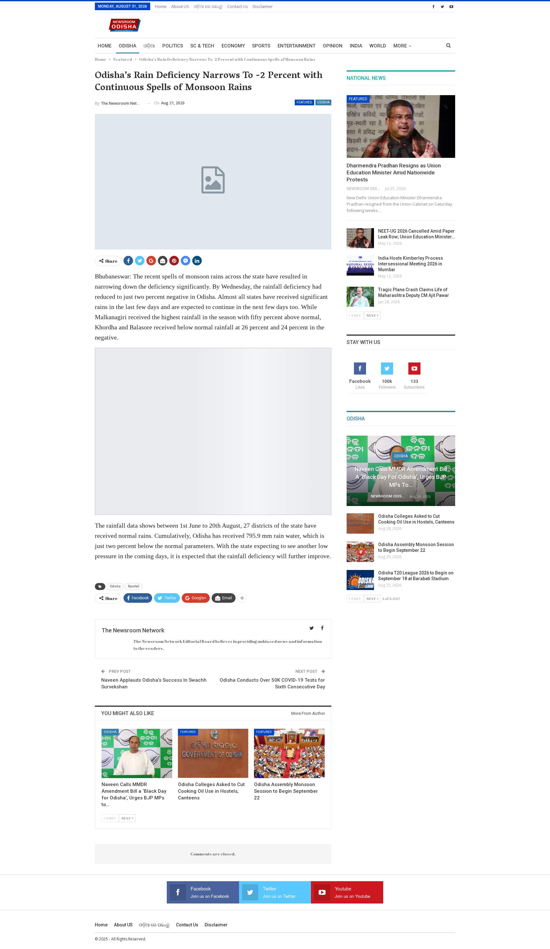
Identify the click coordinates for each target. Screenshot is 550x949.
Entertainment (296, 46)
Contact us (237, 6)
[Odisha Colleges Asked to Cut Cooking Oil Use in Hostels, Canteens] (213, 753)
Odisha (127, 46)
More (400, 46)
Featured (304, 102)
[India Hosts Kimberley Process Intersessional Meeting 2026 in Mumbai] (360, 265)
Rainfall (133, 586)
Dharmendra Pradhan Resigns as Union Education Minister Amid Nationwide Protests (394, 172)
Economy (233, 46)
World (378, 46)
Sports (261, 46)
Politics (172, 46)
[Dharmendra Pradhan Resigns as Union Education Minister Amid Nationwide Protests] (401, 126)
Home (160, 6)
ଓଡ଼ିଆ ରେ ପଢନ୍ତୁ (208, 6)
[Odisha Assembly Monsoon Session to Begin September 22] (289, 753)
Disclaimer (263, 6)
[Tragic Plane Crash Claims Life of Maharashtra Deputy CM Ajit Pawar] (360, 297)
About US (180, 6)
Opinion (332, 46)
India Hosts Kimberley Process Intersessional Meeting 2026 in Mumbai (410, 264)
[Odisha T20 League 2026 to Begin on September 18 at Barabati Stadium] (360, 580)
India (356, 46)
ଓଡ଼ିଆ (149, 46)
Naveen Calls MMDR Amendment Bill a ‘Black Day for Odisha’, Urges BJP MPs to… (401, 477)
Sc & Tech (202, 46)
